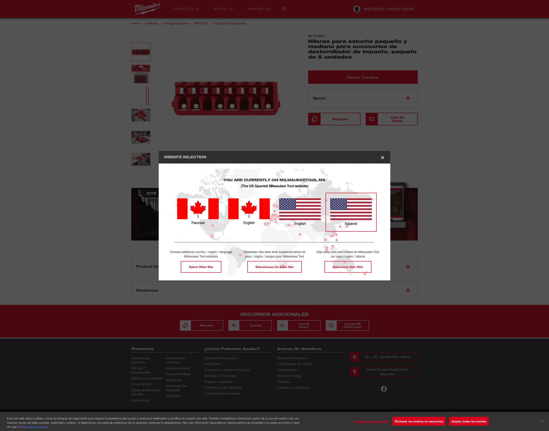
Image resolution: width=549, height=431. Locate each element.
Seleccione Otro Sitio (348, 267)
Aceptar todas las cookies (468, 421)
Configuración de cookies (371, 421)
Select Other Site (201, 267)
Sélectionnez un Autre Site (274, 267)
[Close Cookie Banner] (542, 421)
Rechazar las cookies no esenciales (419, 421)
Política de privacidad (32, 427)
